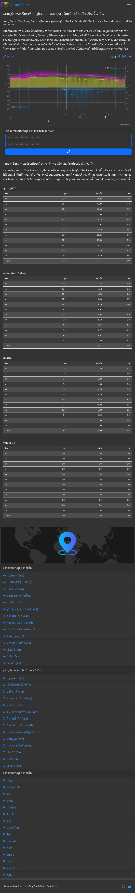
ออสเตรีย (12, 868)
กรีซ (9, 848)
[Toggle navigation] (128, 4)
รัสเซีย (10, 854)
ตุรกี (9, 821)
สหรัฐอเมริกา (14, 787)
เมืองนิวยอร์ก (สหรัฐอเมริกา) (23, 629)
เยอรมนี (11, 841)
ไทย (9, 834)
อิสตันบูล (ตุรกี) (15, 636)
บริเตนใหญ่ (13, 828)
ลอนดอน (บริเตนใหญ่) (19, 596)
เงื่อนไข (54, 886)
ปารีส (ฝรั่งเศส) (15, 589)
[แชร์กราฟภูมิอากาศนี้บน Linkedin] (130, 56)
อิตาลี (10, 814)
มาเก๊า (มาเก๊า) (15, 602)
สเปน (10, 801)
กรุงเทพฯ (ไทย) (15, 575)
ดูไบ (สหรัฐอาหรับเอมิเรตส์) (22, 609)
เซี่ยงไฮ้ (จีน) (14, 649)
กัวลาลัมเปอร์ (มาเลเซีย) (20, 622)
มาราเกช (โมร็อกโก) (19, 643)
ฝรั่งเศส (11, 780)
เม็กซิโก (11, 807)
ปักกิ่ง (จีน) (13, 656)
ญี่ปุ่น (10, 875)
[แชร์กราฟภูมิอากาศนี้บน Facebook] (119, 56)
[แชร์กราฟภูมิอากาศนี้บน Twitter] (124, 56)
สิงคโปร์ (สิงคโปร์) (17, 616)
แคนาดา (12, 861)
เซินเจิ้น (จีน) (14, 663)
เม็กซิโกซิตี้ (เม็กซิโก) (19, 582)
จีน (8, 794)
